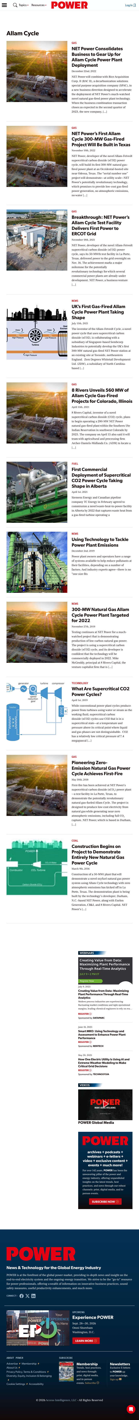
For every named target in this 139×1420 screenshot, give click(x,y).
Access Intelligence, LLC (61, 1400)
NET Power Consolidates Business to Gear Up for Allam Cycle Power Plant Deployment (97, 56)
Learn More (84, 1341)
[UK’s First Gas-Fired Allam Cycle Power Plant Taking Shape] (37, 329)
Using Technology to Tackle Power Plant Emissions (100, 542)
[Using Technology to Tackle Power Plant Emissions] (37, 562)
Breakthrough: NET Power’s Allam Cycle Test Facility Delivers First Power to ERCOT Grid (101, 225)
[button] (4, 5)
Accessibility (36, 1384)
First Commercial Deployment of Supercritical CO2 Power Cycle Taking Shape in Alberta (101, 477)
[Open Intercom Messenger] (131, 1409)
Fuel (75, 463)
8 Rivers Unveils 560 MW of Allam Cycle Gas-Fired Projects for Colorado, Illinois (102, 395)
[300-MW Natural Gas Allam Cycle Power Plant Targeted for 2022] (37, 632)
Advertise (12, 1363)
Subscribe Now (103, 1201)
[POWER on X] (27, 1296)
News (75, 300)
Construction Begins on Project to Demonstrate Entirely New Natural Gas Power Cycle (98, 854)
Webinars (87, 952)
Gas (74, 43)
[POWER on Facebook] (21, 1296)
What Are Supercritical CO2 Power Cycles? (101, 691)
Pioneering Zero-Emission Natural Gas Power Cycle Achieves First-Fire (101, 767)
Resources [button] (38, 5)
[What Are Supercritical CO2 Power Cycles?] (37, 711)
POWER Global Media (96, 1122)
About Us (12, 1367)
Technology (80, 683)
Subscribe (90, 1383)
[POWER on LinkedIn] (33, 1296)
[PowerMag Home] (69, 5)
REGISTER (83, 1013)
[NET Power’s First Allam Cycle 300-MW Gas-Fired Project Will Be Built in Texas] (37, 156)
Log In (129, 5)
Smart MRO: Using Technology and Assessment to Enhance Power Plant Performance (102, 1034)
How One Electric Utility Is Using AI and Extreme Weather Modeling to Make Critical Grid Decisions (104, 1062)
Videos (85, 1085)
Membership (29, 1363)
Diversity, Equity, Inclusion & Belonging (29, 1375)
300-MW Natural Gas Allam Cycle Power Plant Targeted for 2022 (100, 614)
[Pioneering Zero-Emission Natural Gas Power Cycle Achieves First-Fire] (37, 785)
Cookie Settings (16, 1384)
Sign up (114, 1379)
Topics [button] (23, 5)
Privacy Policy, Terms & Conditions (26, 1371)
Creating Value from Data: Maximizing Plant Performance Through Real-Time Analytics (103, 994)
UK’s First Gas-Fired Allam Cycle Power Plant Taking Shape (98, 311)
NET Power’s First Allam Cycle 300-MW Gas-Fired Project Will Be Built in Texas (101, 138)
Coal (75, 840)
